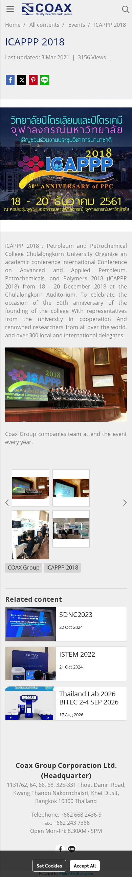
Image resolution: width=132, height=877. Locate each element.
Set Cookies (49, 865)
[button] (123, 9)
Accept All (85, 865)
